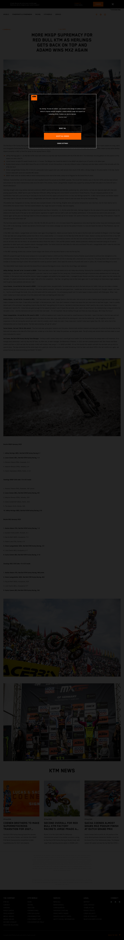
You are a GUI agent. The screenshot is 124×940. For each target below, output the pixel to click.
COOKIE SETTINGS (62, 143)
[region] (62, 121)
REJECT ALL (62, 128)
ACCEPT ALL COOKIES (62, 136)
